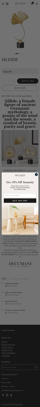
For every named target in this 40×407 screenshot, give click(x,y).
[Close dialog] (36, 174)
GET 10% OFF (20, 200)
